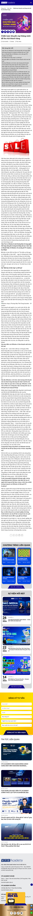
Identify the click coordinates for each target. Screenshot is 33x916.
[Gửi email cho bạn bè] (8, 32)
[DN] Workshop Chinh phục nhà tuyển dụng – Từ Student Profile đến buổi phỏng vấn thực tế (19, 650)
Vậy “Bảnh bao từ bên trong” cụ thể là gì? (12, 57)
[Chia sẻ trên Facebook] (2, 32)
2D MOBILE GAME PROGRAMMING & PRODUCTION (22, 559)
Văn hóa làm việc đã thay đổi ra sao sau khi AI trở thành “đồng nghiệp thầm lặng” (16, 845)
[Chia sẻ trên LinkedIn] (10, 32)
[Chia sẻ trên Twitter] (5, 32)
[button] (31, 2)
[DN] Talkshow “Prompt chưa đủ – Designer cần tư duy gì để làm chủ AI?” (18, 680)
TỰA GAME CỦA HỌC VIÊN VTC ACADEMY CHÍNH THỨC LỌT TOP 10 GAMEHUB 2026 (15, 791)
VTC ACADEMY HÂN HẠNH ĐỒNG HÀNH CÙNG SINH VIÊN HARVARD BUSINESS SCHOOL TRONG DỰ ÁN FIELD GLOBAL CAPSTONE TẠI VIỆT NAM (14, 765)
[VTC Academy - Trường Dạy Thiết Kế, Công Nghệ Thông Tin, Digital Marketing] (8, 3)
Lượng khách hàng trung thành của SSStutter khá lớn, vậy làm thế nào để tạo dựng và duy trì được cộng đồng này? (16, 72)
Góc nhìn (9, 8)
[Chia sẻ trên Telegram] (13, 32)
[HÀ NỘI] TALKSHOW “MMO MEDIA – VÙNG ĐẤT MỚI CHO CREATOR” (19, 620)
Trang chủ (3, 8)
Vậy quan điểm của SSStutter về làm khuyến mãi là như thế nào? (16, 60)
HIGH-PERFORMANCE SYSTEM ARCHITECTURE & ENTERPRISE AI (8, 578)
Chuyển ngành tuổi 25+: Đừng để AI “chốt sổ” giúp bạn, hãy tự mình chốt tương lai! (16, 818)
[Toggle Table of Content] (28, 48)
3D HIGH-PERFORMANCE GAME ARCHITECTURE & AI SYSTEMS (8, 559)
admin (12, 41)
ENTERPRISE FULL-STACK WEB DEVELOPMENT (22, 578)
